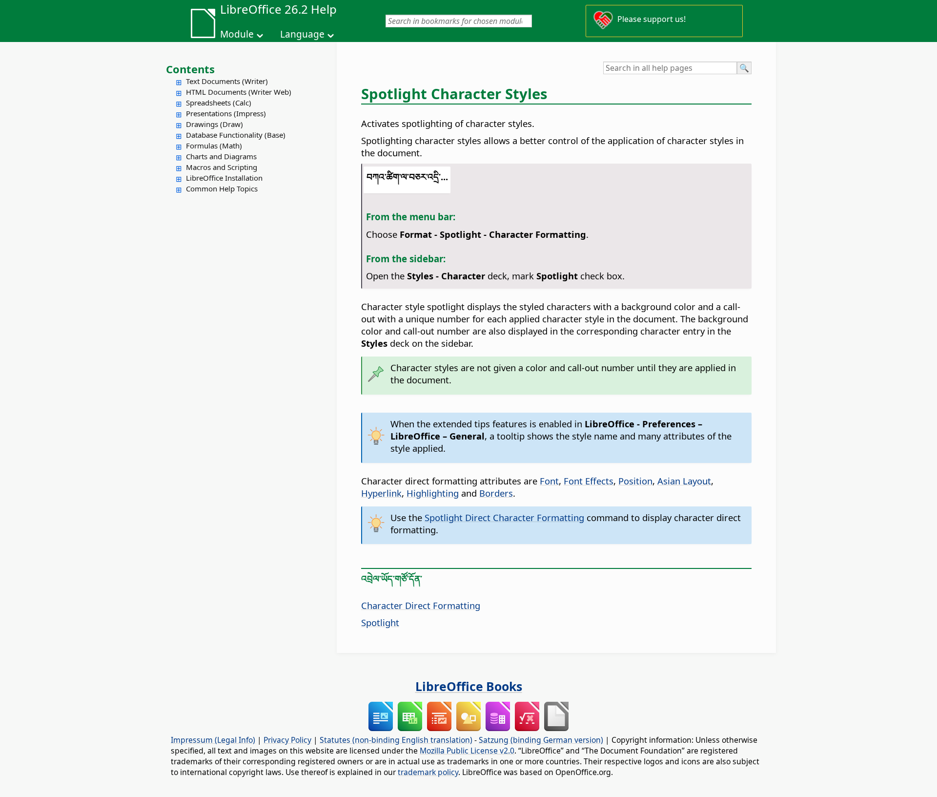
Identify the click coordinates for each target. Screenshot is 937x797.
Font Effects (588, 481)
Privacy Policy (287, 739)
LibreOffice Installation (224, 178)
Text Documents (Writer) (227, 81)
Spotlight (380, 622)
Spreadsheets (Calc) (218, 102)
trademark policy (428, 772)
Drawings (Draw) (214, 124)
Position (635, 481)
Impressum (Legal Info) (213, 739)
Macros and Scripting (221, 167)
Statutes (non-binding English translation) (396, 739)
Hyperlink (381, 493)
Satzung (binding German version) (541, 739)
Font (549, 481)
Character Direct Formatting (420, 605)
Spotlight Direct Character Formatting (504, 517)
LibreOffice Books (468, 686)
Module (237, 34)
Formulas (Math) (214, 145)
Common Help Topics (222, 188)
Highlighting (433, 493)
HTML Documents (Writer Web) (238, 92)
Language (302, 34)
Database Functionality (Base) (235, 135)
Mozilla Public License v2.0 (467, 750)
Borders (496, 493)
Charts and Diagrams (221, 156)
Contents (190, 69)
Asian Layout (684, 481)
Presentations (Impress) (226, 113)
